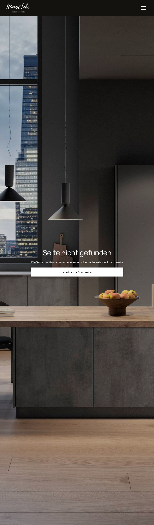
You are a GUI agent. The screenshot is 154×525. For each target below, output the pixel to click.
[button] (143, 8)
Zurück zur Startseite (77, 272)
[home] (18, 8)
